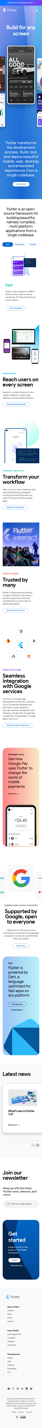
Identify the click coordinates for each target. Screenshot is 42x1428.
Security (29, 1412)
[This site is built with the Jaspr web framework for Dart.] (21, 1417)
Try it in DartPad (15, 308)
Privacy (21, 1412)
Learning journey (14, 1334)
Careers (10, 1310)
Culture (10, 1321)
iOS (8, 1372)
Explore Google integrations (17, 725)
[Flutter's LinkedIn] (27, 1389)
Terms (14, 1412)
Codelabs (11, 1338)
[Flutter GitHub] (18, 1389)
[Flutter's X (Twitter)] (13, 1389)
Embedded (11, 1369)
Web (9, 1361)
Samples (10, 1341)
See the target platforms (16, 404)
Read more (14, 1125)
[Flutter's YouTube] (9, 1389)
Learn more (21, 946)
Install (14, 1260)
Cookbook (11, 1345)
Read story (13, 794)
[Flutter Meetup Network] (22, 1389)
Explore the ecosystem (15, 610)
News (9, 1314)
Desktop (10, 1365)
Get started (21, 184)
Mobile (10, 1358)
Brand (9, 1318)
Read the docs (18, 1266)
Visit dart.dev (17, 1004)
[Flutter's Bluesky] (31, 1389)
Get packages (18, 1010)
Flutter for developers (15, 507)
